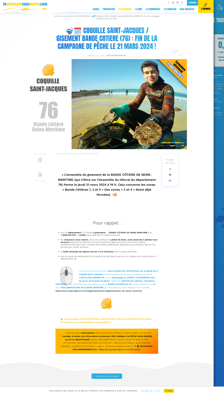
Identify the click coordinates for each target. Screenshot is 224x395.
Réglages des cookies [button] (150, 391)
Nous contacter (187, 9)
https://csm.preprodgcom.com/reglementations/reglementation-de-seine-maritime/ (98, 291)
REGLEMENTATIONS (82, 16)
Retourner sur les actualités (107, 376)
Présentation (109, 9)
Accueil (96, 9)
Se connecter (192, 3)
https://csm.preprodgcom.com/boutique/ (120, 349)
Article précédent (40, 154)
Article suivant (40, 181)
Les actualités (124, 9)
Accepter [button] (169, 391)
